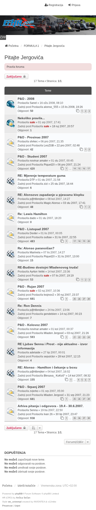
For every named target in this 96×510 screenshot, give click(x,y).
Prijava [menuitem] (76, 5)
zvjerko (34, 391)
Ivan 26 (48, 414)
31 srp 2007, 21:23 (78, 395)
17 (89, 168)
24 (89, 337)
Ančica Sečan (23, 497)
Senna (34, 410)
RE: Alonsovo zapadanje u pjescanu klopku (51, 195)
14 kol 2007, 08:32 (79, 375)
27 (84, 298)
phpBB (18, 493)
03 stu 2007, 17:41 (74, 203)
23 (84, 337)
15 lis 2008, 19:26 (72, 107)
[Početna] (48, 25)
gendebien (50, 313)
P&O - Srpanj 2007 (31, 387)
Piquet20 (49, 164)
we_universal (14, 501)
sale (32, 122)
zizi (46, 183)
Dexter (34, 233)
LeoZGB (49, 145)
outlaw (48, 237)
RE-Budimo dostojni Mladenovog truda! (48, 267)
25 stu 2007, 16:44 (62, 183)
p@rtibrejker (37, 199)
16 (84, 168)
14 (74, 168)
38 (89, 418)
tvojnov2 (49, 294)
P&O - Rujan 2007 (31, 286)
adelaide (35, 352)
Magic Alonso (52, 203)
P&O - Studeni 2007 (32, 156)
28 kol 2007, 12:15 (69, 356)
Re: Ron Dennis (30, 305)
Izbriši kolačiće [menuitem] (26, 485)
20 (89, 241)
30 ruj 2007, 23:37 (68, 294)
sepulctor (49, 356)
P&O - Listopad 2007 (33, 229)
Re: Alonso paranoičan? (36, 248)
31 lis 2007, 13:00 (68, 256)
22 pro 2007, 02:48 (68, 145)
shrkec (34, 141)
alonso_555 (51, 107)
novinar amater (39, 160)
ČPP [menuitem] (3, 37)
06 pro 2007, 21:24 (69, 164)
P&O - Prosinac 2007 (33, 137)
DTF (32, 179)
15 (79, 168)
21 (74, 337)
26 (79, 298)
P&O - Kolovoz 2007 (33, 325)
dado (33, 218)
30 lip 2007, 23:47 (66, 414)
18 (79, 241)
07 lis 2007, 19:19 (63, 275)
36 (79, 418)
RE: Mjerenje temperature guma (41, 175)
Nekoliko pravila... (31, 118)
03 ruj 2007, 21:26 (78, 333)
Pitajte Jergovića (23, 57)
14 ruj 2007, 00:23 (71, 313)
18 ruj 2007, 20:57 (63, 126)
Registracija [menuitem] (56, 5)
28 (89, 298)
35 (74, 418)
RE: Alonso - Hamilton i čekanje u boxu (47, 367)
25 (74, 298)
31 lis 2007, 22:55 (65, 237)
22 (79, 337)
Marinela (35, 252)
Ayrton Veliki (37, 271)
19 (84, 241)
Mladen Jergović (54, 333)
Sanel (33, 102)
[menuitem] (7, 506)
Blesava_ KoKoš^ (54, 375)
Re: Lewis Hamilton (32, 214)
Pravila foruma (15, 66)
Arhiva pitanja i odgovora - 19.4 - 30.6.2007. (50, 406)
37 (84, 418)
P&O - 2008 (26, 98)
